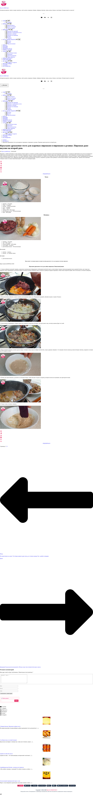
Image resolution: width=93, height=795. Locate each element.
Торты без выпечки (11, 55)
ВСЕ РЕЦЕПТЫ (6, 66)
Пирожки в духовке (11, 33)
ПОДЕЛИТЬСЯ (46, 173)
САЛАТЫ (5, 65)
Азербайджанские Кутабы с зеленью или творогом (12, 767)
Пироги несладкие (11, 26)
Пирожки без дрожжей (12, 31)
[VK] (46, 166)
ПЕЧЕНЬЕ (5, 47)
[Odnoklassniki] (46, 162)
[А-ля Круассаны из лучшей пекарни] (46, 734)
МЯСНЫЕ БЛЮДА (7, 63)
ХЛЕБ (4, 20)
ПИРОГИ (5, 23)
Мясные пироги (11, 25)
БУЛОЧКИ (5, 46)
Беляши (9, 36)
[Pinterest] (46, 168)
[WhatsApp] (46, 170)
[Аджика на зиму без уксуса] (46, 748)
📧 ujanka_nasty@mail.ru (62, 785)
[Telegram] (46, 164)
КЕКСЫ (5, 45)
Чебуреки (9, 38)
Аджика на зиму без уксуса (6, 753)
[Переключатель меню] (8, 21)
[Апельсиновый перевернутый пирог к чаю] (46, 775)
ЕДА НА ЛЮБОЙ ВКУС (52, 790)
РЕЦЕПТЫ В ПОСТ (7, 58)
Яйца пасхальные (11, 43)
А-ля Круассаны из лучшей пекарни (8, 740)
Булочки (9, 41)
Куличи (9, 42)
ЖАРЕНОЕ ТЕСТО (7, 48)
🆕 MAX (54, 785)
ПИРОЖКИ (5, 29)
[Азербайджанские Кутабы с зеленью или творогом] (46, 762)
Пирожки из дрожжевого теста (14, 32)
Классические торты (12, 53)
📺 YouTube (20, 785)
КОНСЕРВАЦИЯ (7, 59)
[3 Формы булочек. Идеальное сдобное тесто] (46, 721)
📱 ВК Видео (34, 785)
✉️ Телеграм (27, 785)
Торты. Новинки (11, 57)
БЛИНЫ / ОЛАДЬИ (7, 49)
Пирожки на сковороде (12, 35)
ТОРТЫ (4, 51)
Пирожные (9, 54)
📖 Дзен (48, 785)
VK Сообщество (42, 785)
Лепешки (9, 22)
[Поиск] (49, 13)
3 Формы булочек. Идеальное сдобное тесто (10, 726)
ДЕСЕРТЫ (5, 61)
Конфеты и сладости (12, 62)
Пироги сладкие (11, 28)
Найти (16, 700)
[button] (6, 20)
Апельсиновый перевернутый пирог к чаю (10, 781)
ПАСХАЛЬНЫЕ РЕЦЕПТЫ (9, 39)
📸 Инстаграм (72, 785)
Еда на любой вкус (4, 7)
